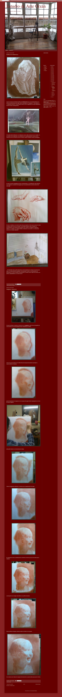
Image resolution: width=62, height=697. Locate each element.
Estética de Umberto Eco (12, 54)
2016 (52, 75)
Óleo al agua (49, 107)
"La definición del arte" (10, 104)
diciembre (53, 82)
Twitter (45, 69)
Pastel (55, 104)
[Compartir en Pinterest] (20, 284)
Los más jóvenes (48, 103)
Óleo (44, 107)
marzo (53, 93)
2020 (52, 71)
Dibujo (44, 102)
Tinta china (46, 106)
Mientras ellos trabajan (12, 285)
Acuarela (49, 100)
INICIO (7, 50)
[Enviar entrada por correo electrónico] (15, 680)
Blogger (36, 690)
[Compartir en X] (18, 284)
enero (53, 95)
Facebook (45, 68)
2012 (52, 80)
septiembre (53, 84)
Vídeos (53, 106)
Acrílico (44, 100)
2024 (52, 66)
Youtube (45, 67)
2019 (52, 72)
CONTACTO (11, 50)
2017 (52, 74)
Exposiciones (50, 102)
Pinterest (45, 66)
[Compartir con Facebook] (19, 284)
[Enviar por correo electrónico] (17, 680)
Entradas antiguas (38, 684)
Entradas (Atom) (12, 685)
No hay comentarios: (11, 680)
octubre (53, 83)
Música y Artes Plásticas (50, 104)
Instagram (45, 70)
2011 (52, 81)
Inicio (24, 684)
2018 (52, 73)
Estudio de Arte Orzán (26, 6)
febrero (53, 94)
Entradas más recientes (10, 684)
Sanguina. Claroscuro (11, 289)
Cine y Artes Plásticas (51, 101)
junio (52, 86)
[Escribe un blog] (17, 284)
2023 (52, 67)
